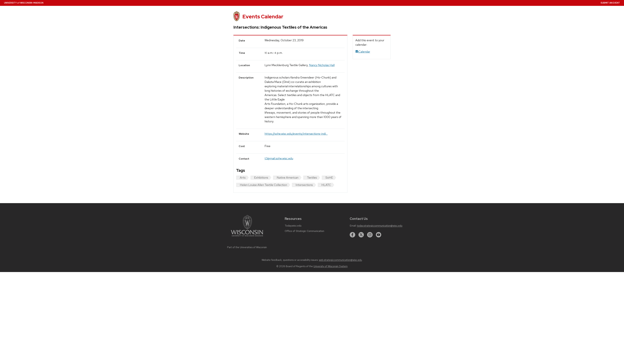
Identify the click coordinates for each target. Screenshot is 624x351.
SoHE (329, 177)
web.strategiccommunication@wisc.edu (340, 260)
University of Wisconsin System (330, 266)
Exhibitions (261, 177)
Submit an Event (610, 2)
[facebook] (352, 235)
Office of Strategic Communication (304, 231)
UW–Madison (23, 2)
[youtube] (378, 235)
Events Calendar (262, 16)
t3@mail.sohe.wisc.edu (279, 158)
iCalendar (364, 51)
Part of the (247, 247)
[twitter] (361, 235)
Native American (287, 177)
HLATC (326, 185)
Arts (243, 177)
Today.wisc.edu (293, 225)
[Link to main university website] (247, 237)
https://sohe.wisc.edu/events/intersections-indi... (296, 134)
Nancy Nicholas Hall (322, 65)
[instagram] (370, 235)
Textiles (312, 177)
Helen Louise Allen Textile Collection (263, 185)
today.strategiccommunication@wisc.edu (379, 225)
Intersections (304, 185)
